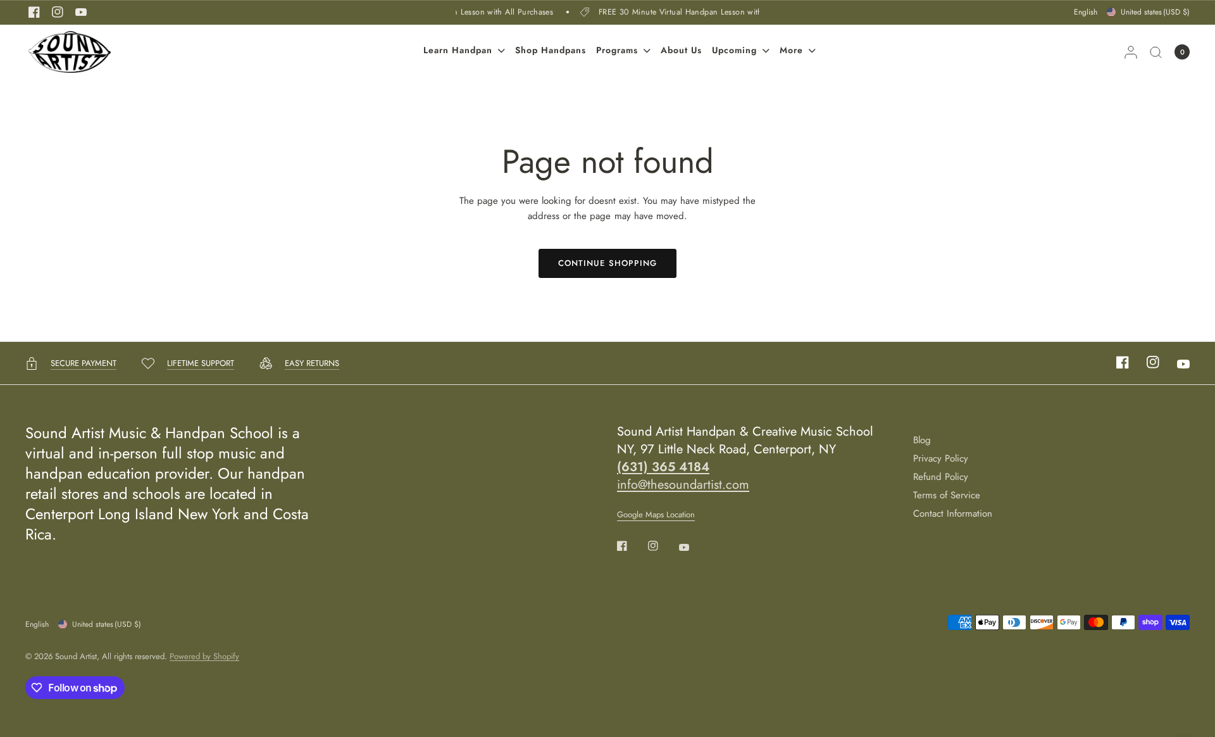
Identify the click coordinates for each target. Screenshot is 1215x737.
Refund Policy (940, 477)
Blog (922, 440)
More (791, 50)
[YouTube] (81, 12)
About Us (681, 50)
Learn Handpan (457, 50)
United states (1155, 12)
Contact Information (952, 513)
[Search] (1155, 52)
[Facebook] (34, 12)
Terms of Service (946, 495)
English (1085, 12)
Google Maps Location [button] (656, 514)
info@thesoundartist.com (683, 485)
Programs (617, 50)
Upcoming (734, 50)
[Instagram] (58, 12)
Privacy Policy (940, 458)
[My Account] (1130, 52)
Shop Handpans (550, 50)
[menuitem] (464, 52)
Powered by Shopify (204, 656)
